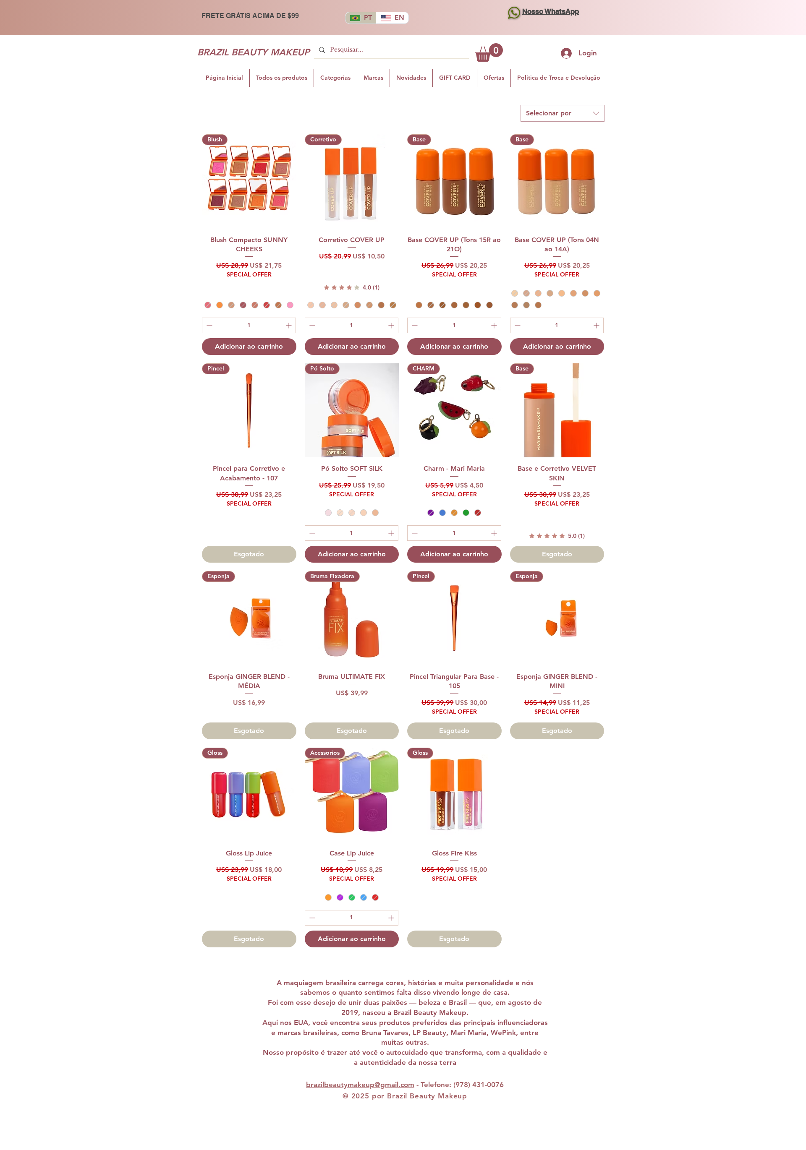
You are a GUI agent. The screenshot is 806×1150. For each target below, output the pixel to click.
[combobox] (562, 113)
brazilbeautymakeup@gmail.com (360, 1084)
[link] (351, 287)
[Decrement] (208, 325)
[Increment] (289, 325)
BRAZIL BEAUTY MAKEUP (253, 52)
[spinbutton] (249, 325)
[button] (489, 52)
